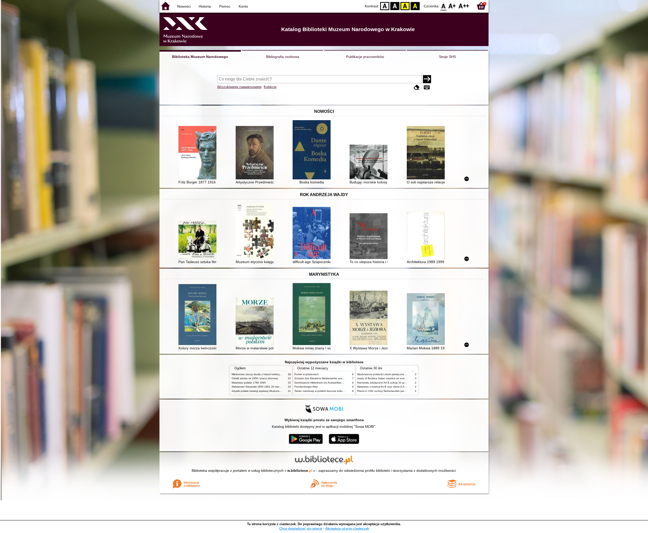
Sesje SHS (447, 57)
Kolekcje (270, 87)
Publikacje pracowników (365, 57)
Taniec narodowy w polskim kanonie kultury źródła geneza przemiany (334, 391)
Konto (243, 6)
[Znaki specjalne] (427, 87)
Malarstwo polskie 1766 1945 (249, 382)
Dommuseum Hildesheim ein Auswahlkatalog (320, 382)
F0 (443, 6)
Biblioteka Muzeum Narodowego (200, 57)
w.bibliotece (299, 470)
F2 (463, 6)
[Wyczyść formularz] (417, 87)
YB (405, 6)
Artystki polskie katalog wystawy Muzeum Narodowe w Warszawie (270, 391)
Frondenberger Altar (306, 386)
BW (395, 6)
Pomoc (224, 6)
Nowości (184, 6)
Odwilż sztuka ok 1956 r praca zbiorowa (255, 378)
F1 (452, 6)
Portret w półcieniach (306, 374)
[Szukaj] (427, 79)
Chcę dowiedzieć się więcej (300, 528)
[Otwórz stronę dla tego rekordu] (198, 153)
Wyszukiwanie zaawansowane (239, 87)
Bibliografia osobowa (282, 57)
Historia (205, 6)
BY (415, 6)
